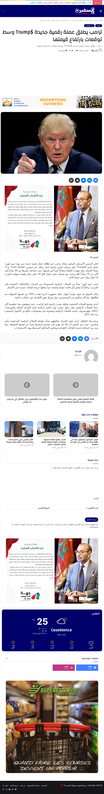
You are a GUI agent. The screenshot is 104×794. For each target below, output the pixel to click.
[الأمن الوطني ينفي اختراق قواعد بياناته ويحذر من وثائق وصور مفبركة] (19, 429)
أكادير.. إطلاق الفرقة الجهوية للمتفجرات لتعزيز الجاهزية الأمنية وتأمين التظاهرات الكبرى (53, 442)
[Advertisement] (52, 74)
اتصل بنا (5, 785)
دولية (91, 20)
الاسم (95, 498)
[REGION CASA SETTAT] (51, 218)
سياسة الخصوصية (33, 785)
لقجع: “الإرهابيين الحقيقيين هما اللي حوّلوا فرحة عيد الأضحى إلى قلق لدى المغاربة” (84, 442)
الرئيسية (97, 20)
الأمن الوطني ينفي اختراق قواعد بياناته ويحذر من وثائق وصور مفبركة (67, 3)
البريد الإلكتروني (92, 508)
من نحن (22, 785)
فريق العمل (14, 785)
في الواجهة (89, 26)
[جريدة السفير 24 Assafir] (85, 11)
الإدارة (96, 51)
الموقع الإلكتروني (43, 508)
